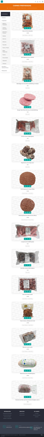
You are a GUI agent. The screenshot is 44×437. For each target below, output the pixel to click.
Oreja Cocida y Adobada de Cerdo (27, 320)
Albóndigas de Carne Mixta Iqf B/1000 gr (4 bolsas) (27, 83)
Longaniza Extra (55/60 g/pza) (27, 241)
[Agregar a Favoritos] (27, 28)
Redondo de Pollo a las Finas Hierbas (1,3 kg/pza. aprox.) (27, 399)
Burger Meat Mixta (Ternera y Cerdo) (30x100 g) (27, 110)
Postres (4, 54)
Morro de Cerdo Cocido (27, 294)
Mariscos (4, 38)
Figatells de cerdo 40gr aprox (27, 162)
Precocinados (5, 57)
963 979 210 (9, 427)
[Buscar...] (35, 2)
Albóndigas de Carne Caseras (27, 57)
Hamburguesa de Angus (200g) (27, 189)
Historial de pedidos (36, 415)
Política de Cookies (7, 416)
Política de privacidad (7, 415)
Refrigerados (4, 70)
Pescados (4, 44)
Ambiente (4, 17)
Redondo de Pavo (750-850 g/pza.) (27, 373)
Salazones (5, 60)
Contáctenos (22, 413)
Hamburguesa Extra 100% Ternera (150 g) (27, 215)
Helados (4, 36)
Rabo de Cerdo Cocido (27, 347)
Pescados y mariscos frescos (5, 67)
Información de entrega (7, 413)
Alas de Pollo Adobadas (27, 31)
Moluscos (4, 41)
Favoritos (36, 416)
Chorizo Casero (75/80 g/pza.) (27, 136)
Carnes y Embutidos (21, 8)
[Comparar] (30, 28)
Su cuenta (36, 413)
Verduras (4, 63)
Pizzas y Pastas (6, 47)
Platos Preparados (5, 51)
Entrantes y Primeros (5, 32)
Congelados (12, 8)
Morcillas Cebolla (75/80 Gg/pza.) (27, 268)
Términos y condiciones (7, 418)
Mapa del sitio (21, 415)
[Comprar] (25, 28)
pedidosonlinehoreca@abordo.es (25, 427)
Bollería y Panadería (5, 24)
